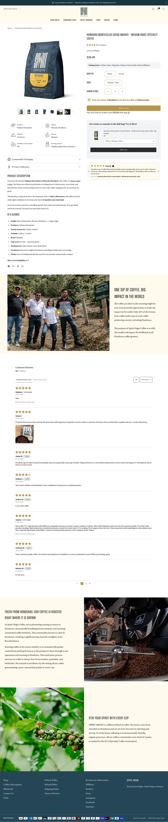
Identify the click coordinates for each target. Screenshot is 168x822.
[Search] (163, 9)
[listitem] (84, 2)
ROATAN (107, 20)
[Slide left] (15, 112)
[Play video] (58, 312)
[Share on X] (13, 266)
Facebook (90, 802)
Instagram (90, 798)
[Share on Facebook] (8, 266)
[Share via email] (22, 266)
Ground (121, 74)
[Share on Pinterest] (18, 266)
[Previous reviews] (88, 171)
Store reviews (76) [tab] (39, 380)
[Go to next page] (90, 583)
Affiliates (90, 784)
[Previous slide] (11, 70)
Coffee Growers (86, 20)
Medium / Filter (113, 83)
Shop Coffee (55, 20)
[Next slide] (76, 70)
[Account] (153, 9)
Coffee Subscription (12, 784)
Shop (5, 780)
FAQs (5, 798)
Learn (115, 20)
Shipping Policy (52, 789)
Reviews (89, 789)
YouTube (90, 807)
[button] (92, 45)
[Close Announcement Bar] (166, 2)
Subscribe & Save (69, 20)
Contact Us (8, 793)
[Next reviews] (158, 171)
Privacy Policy (51, 780)
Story (98, 20)
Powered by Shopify (139, 818)
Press (88, 793)
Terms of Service (52, 793)
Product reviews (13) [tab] (23, 380)
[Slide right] (73, 112)
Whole (110, 74)
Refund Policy (51, 784)
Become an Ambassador (97, 780)
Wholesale (8, 789)
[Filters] (136, 379)
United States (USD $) (10, 9)
